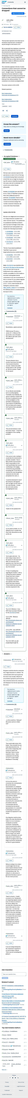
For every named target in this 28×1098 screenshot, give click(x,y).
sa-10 (10, 106)
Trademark (7, 1090)
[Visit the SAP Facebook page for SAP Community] (10, 1077)
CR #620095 (12, 197)
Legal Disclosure (21, 1086)
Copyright (7, 1086)
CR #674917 (9, 259)
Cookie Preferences (7, 1094)
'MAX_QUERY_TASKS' (9, 287)
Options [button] (25, 13)
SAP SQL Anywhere (6, 33)
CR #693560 (9, 237)
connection (4, 106)
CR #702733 (9, 241)
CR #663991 (9, 255)
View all (4, 1069)
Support (21, 1090)
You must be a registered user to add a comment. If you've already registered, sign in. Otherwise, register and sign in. (13, 301)
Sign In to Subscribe (18, 13)
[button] (15, 27)
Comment (14, 116)
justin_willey (10, 20)
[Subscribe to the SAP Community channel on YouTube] (15, 1077)
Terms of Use (21, 1082)
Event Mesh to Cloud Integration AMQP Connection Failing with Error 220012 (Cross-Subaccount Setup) (13, 1009)
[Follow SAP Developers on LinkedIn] (18, 1077)
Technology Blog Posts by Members (12, 989)
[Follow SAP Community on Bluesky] (12, 1077)
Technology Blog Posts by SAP (11, 1004)
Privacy (7, 1082)
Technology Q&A (6, 5)
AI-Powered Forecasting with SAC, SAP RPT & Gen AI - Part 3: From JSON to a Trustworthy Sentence (14, 1018)
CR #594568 (6, 177)
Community (11, 2)
